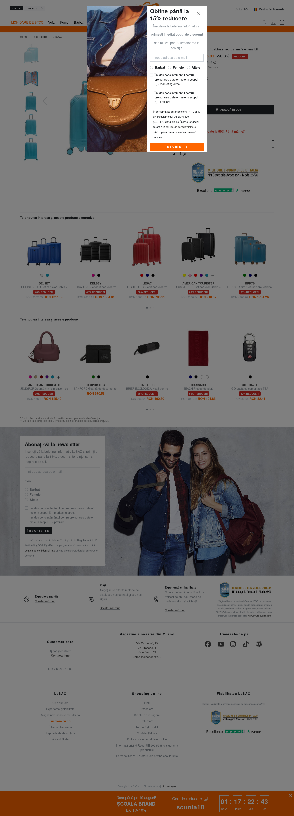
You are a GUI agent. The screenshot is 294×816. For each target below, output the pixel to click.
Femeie (178, 67)
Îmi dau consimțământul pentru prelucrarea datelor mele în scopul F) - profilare (176, 97)
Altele (196, 67)
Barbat (160, 67)
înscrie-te (177, 146)
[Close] (199, 14)
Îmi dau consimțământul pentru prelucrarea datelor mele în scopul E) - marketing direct (176, 79)
